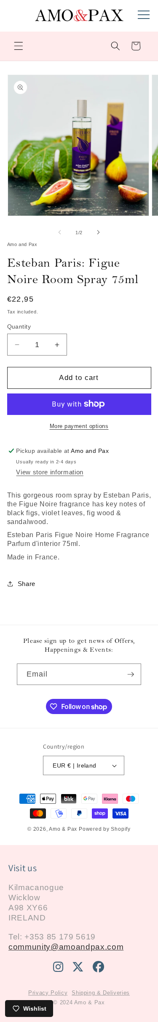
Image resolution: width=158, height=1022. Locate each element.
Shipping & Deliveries (101, 993)
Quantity (19, 326)
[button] (18, 46)
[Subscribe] (131, 674)
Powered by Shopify (105, 829)
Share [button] (26, 583)
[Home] (79, 20)
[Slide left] (59, 232)
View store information (49, 472)
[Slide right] (98, 232)
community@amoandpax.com (65, 946)
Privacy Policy (47, 993)
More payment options (79, 426)
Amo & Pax (63, 829)
